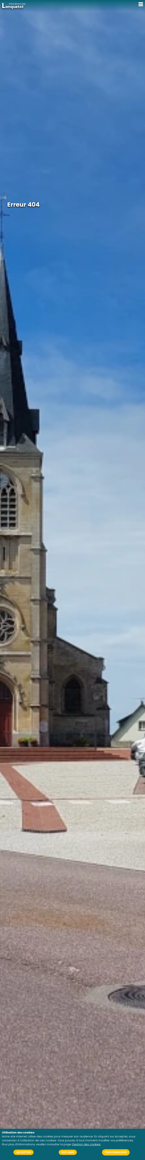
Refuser (68, 1152)
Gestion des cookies (86, 1144)
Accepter (23, 1152)
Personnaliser (116, 1152)
